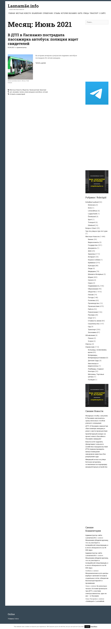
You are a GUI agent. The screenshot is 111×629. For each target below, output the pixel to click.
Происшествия (34, 90)
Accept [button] (87, 626)
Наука (90, 283)
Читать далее (40, 63)
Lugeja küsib (92, 214)
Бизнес (90, 239)
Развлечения (93, 312)
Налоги (90, 280)
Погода (91, 297)
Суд (89, 327)
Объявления (37, 13)
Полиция (91, 380)
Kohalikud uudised (92, 202)
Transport (91, 222)
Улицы (86, 13)
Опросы (88, 344)
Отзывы (57, 13)
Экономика (92, 332)
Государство (93, 245)
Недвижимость (94, 286)
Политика (91, 300)
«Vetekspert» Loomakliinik (94, 601)
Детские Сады (93, 361)
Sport (90, 220)
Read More (94, 626)
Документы (92, 248)
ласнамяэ (16, 92)
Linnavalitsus (92, 211)
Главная (11, 13)
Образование (93, 289)
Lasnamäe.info (23, 6)
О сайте (102, 13)
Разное (90, 338)
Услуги (90, 341)
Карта (80, 13)
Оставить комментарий (17, 94)
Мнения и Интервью (95, 274)
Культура (91, 266)
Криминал (91, 263)
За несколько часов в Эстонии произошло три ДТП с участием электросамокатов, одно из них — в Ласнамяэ (96, 591)
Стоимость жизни (94, 321)
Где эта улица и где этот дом (96, 231)
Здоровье (91, 254)
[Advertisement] (96, 53)
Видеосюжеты (93, 242)
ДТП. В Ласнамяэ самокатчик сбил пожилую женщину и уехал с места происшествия (96, 428)
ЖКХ (89, 251)
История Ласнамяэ (69, 13)
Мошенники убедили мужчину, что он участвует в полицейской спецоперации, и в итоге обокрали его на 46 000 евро (96, 545)
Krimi (90, 208)
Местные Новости (23, 13)
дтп (11, 92)
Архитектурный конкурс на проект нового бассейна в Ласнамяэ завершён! (95, 436)
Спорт (90, 318)
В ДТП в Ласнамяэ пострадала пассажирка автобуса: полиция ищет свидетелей (43, 39)
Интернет (91, 257)
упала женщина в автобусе (33, 92)
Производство (93, 303)
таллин (21, 92)
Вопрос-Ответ (90, 228)
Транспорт (94, 13)
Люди (90, 268)
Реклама (91, 315)
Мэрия (90, 277)
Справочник (48, 13)
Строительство (93, 324)
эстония (45, 92)
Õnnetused (92, 217)
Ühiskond (91, 225)
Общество (25, 90)
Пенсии (90, 295)
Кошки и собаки (94, 260)
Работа (90, 309)
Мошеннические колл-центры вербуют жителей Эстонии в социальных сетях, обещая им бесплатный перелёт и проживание (96, 578)
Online (13, 619)
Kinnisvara (91, 205)
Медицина (92, 271)
